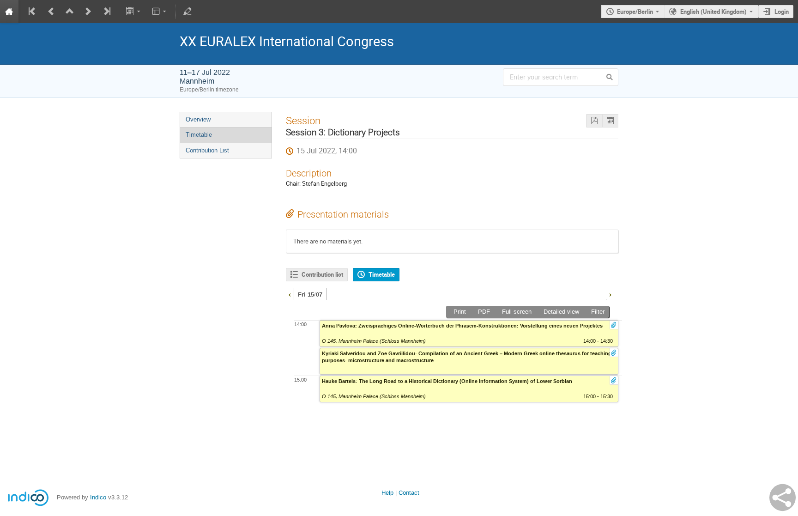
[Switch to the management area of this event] (187, 11)
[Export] (134, 11)
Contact (409, 493)
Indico (98, 497)
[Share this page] (782, 497)
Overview (198, 119)
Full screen (517, 312)
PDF (484, 312)
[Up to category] (69, 11)
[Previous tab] (289, 294)
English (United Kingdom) (713, 11)
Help (387, 493)
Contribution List (207, 150)
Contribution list (322, 274)
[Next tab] (610, 294)
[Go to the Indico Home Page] (9, 11)
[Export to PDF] (594, 120)
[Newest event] (106, 11)
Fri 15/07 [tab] (310, 295)
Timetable (199, 134)
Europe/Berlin (635, 11)
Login (781, 11)
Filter (598, 312)
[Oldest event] (33, 11)
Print (459, 312)
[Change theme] (160, 11)
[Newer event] (88, 11)
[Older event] (51, 11)
